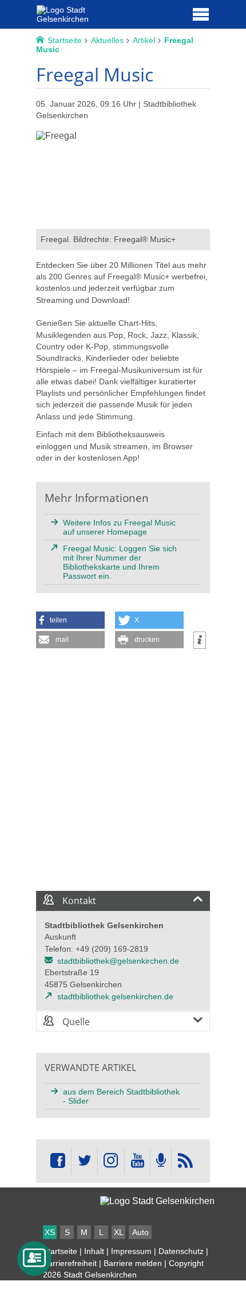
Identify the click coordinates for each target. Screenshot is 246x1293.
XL (119, 1232)
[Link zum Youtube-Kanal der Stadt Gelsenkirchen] (137, 1161)
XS (50, 1232)
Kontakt (78, 900)
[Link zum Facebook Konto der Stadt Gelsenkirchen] (58, 1161)
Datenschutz (181, 1251)
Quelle (75, 1021)
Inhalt (94, 1251)
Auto (140, 1232)
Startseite (60, 1251)
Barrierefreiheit (70, 1263)
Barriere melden (133, 1263)
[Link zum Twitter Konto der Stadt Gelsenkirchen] (84, 1161)
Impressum (131, 1251)
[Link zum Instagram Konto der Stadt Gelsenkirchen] (111, 1161)
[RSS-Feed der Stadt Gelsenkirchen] (185, 1161)
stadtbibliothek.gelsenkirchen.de (115, 996)
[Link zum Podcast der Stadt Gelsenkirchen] (160, 1161)
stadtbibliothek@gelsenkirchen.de (118, 960)
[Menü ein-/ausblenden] (201, 14)
